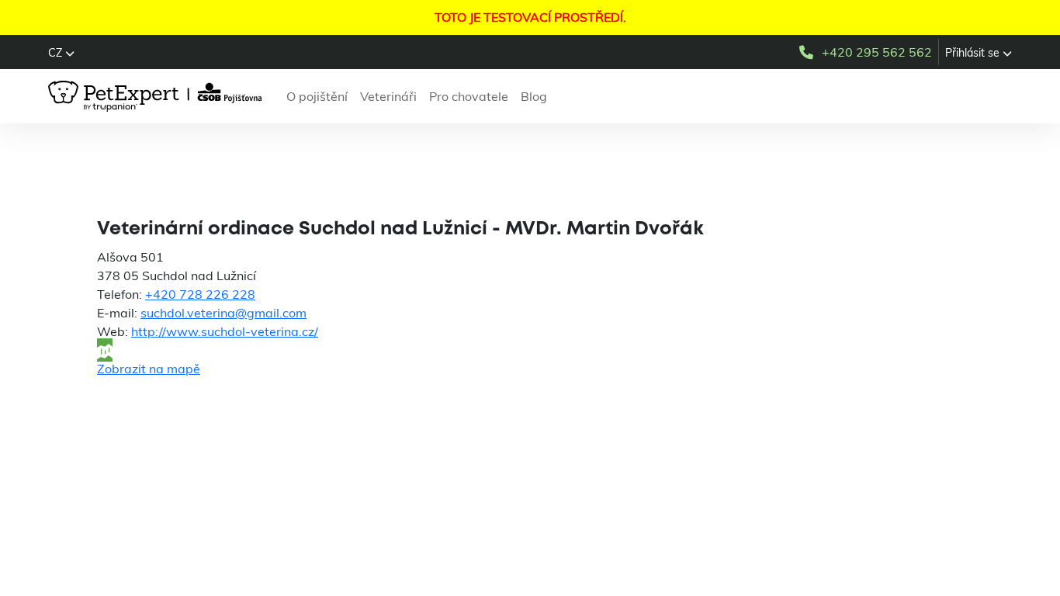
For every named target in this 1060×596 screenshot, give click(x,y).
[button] (61, 53)
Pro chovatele (468, 96)
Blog (534, 96)
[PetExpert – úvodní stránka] (158, 96)
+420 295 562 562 (877, 52)
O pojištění (317, 96)
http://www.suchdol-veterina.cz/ (224, 331)
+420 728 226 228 (200, 294)
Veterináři (388, 96)
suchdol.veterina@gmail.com (223, 313)
